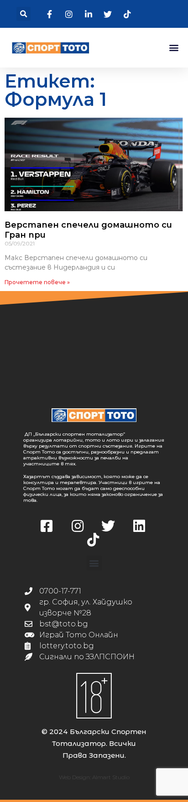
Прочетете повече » (37, 282)
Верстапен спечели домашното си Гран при (88, 230)
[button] (23, 14)
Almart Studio (111, 777)
